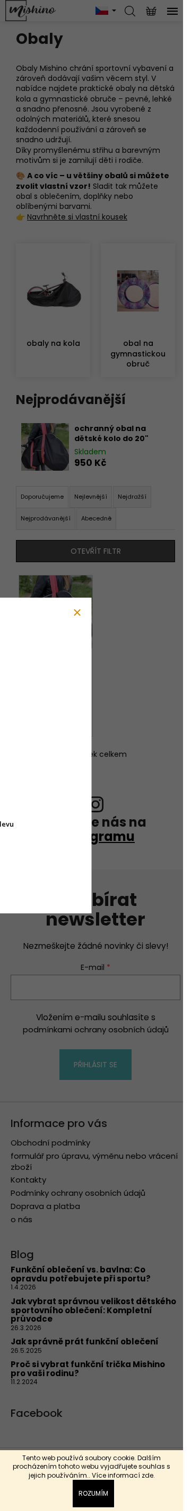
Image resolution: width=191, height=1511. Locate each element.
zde (147, 1475)
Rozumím (93, 1493)
